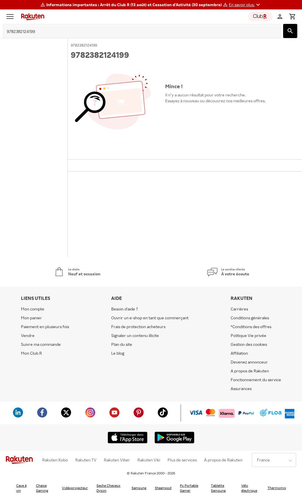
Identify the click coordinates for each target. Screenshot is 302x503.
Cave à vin (21, 488)
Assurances (241, 388)
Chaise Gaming (42, 488)
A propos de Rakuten (250, 370)
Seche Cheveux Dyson (108, 488)
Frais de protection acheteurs (138, 326)
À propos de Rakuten (223, 460)
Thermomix (276, 488)
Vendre (28, 335)
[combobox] (137, 32)
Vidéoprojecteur (75, 488)
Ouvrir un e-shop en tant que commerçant (149, 317)
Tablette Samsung (218, 488)
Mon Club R (31, 353)
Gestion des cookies (249, 344)
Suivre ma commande (41, 344)
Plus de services (182, 460)
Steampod (163, 488)
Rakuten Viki (148, 460)
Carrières (239, 308)
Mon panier (31, 317)
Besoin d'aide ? (124, 308)
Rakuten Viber (117, 460)
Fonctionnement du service (256, 379)
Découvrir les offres (186, 114)
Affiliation (239, 353)
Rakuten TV (85, 460)
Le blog (117, 353)
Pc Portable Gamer (189, 488)
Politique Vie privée (248, 335)
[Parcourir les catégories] (11, 16)
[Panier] (292, 16)
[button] (245, 4)
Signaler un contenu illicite (135, 335)
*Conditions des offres (251, 326)
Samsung (139, 488)
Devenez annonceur (249, 361)
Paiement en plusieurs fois (45, 326)
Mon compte (32, 308)
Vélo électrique (249, 488)
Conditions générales (250, 317)
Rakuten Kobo (55, 460)
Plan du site (121, 344)
